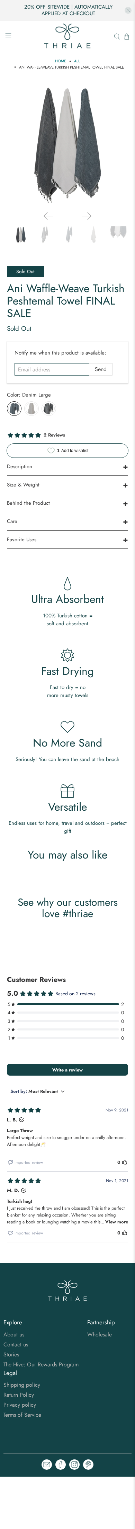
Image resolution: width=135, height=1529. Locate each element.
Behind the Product (28, 503)
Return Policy (18, 1395)
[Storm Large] (49, 408)
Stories (11, 1354)
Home (60, 61)
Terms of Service (22, 1415)
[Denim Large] (14, 408)
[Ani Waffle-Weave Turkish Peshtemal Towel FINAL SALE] (67, 145)
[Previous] (48, 216)
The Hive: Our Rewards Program (41, 1364)
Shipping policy (21, 1385)
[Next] (86, 216)
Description (19, 466)
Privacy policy (19, 1405)
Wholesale (99, 1334)
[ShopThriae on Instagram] (74, 1465)
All (77, 61)
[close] (128, 10)
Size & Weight (23, 485)
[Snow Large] (31, 408)
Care (12, 521)
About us (13, 1334)
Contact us (15, 1344)
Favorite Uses (21, 539)
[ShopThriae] (67, 36)
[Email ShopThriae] (47, 1465)
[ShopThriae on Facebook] (60, 1465)
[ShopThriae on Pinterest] (88, 1465)
